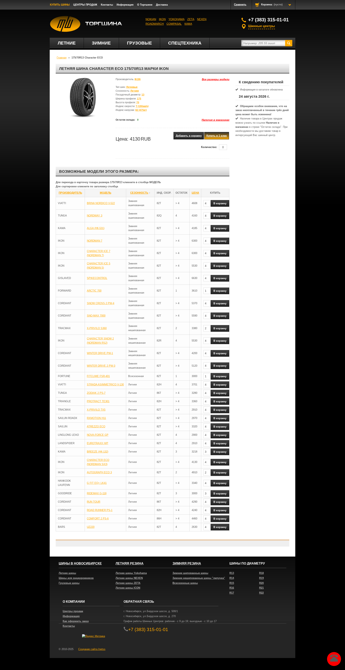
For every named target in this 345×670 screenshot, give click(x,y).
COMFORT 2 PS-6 (98, 518)
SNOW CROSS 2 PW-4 (100, 303)
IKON (162, 19)
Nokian (151, 19)
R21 (261, 587)
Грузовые (139, 43)
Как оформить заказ (76, 621)
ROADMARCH (155, 23)
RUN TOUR (93, 501)
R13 (231, 573)
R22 (261, 592)
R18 (261, 573)
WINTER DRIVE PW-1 (100, 353)
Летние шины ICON (128, 587)
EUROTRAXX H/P (97, 443)
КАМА (188, 23)
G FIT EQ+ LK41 (97, 482)
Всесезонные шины (185, 583)
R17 (231, 592)
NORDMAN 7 (94, 240)
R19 (261, 578)
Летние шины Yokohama (131, 573)
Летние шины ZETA (128, 583)
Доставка (162, 4)
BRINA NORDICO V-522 (101, 203)
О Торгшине (144, 4)
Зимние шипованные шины (190, 573)
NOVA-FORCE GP (97, 434)
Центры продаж (73, 611)
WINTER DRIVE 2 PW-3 (101, 365)
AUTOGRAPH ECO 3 (99, 472)
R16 (231, 587)
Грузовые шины (69, 583)
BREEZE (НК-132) (97, 451)
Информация (125, 4)
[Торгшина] (86, 24)
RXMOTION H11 (96, 418)
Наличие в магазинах (215, 119)
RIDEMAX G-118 (96, 493)
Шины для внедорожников (76, 578)
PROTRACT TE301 (98, 401)
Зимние (101, 43)
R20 (261, 583)
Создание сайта (91, 649)
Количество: (209, 147)
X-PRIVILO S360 (97, 328)
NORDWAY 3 (94, 215)
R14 (231, 578)
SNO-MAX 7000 (96, 315)
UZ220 (90, 526)
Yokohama (176, 19)
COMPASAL (174, 23)
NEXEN (201, 19)
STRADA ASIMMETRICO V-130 (105, 384)
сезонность (139, 192)
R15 (231, 583)
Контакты (107, 4)
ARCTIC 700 (94, 290)
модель (105, 192)
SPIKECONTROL (97, 278)
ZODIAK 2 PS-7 (96, 392)
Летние (67, 43)
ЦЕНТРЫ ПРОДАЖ (85, 4)
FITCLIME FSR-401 (98, 376)
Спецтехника (184, 43)
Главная (61, 57)
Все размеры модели (215, 79)
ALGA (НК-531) (95, 228)
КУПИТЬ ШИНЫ (60, 4)
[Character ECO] (83, 97)
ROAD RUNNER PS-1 (99, 510)
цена (195, 192)
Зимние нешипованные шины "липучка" (198, 578)
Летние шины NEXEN (129, 578)
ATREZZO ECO (96, 426)
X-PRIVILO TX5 (96, 409)
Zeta (190, 19)
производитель (70, 192)
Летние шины (67, 573)
